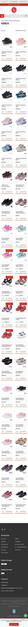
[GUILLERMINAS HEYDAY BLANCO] (3, 431)
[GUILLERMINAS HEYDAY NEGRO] (17, 405)
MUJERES (3, 541)
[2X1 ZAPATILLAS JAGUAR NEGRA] (3, 218)
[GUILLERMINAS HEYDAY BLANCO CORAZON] (3, 458)
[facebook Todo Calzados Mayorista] (5, 529)
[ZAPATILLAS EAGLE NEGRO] (3, 85)
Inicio (2, 20)
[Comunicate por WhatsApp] (25, 615)
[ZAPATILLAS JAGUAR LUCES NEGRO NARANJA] (3, 192)
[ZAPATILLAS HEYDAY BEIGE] (17, 165)
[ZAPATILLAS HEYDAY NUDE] (17, 58)
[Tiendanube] (14, 616)
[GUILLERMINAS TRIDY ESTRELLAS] (3, 298)
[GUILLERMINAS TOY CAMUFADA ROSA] (3, 351)
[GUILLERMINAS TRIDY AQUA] (17, 245)
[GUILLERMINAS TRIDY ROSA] (3, 245)
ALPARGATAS (4, 544)
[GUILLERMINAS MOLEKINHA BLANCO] (17, 378)
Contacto (3, 549)
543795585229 (4, 582)
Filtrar (2, 30)
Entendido (14, 624)
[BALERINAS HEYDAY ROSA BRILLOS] (3, 511)
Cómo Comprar (4, 552)
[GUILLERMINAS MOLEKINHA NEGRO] (3, 378)
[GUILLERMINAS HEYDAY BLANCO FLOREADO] (17, 458)
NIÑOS (6, 20)
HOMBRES (17, 541)
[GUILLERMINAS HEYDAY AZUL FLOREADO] (3, 485)
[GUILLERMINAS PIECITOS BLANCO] (17, 351)
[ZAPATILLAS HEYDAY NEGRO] (3, 58)
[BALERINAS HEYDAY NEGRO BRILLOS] (17, 511)
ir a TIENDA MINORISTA (21, 547)
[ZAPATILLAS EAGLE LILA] (17, 138)
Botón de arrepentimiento (14, 606)
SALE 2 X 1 (3, 538)
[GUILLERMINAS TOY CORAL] (17, 325)
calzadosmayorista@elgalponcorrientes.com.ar (12, 588)
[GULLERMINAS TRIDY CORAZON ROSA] (17, 218)
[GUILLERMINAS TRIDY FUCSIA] (3, 325)
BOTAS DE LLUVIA (19, 544)
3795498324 (4, 585)
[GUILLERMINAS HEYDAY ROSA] (3, 405)
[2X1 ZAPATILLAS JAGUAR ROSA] (17, 192)
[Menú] (2, 16)
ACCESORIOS (4, 547)
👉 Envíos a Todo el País (14, 4)
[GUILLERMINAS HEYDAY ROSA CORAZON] (17, 431)
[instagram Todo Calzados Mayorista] (2, 529)
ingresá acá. (24, 603)
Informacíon (18, 549)
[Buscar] (26, 16)
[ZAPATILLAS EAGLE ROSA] (3, 138)
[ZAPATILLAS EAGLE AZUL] (17, 112)
